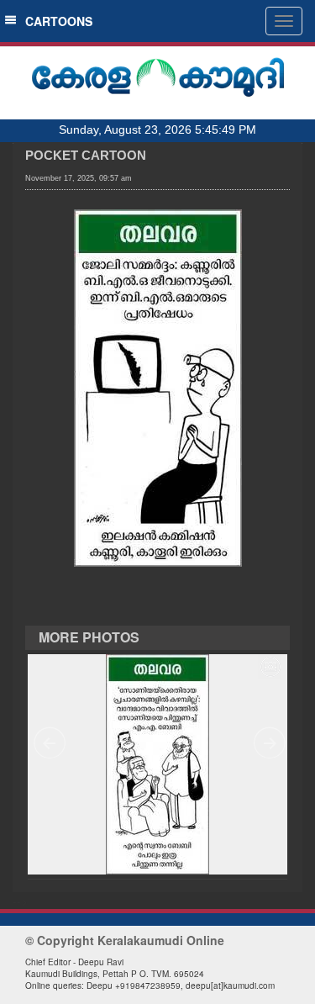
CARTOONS (55, 21)
